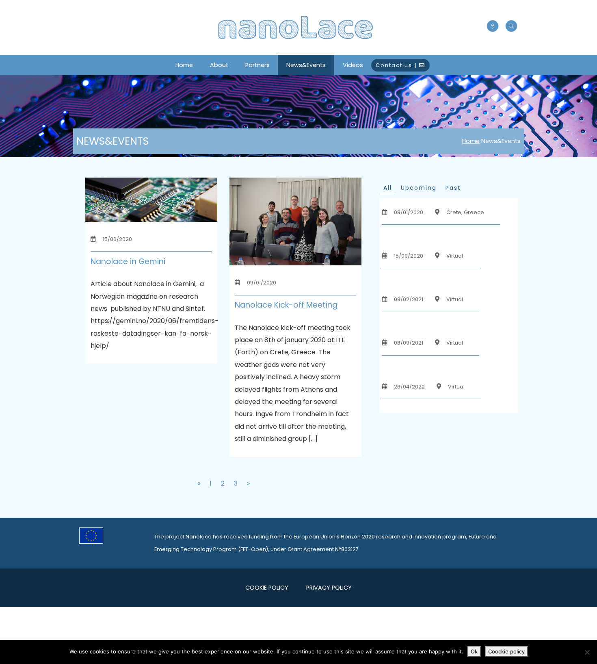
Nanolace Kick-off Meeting (286, 304)
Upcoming (419, 188)
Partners (257, 65)
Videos (353, 65)
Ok (474, 651)
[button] (511, 26)
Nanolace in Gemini (128, 261)
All (387, 188)
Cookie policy (266, 588)
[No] (587, 652)
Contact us (394, 65)
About (219, 65)
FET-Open (253, 549)
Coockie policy (506, 651)
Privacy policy (329, 588)
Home (184, 65)
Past (453, 188)
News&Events (306, 65)
